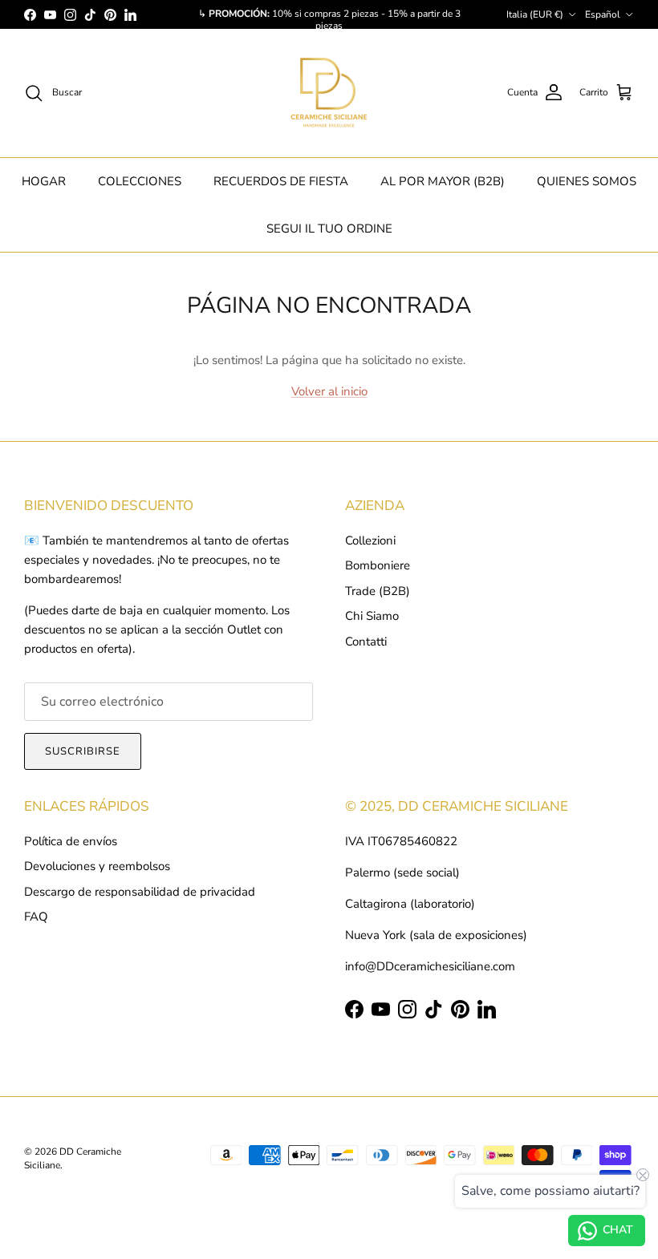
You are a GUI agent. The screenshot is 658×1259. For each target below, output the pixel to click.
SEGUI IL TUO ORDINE (329, 229)
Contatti (366, 642)
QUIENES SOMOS (586, 181)
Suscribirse (82, 751)
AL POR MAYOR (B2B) (442, 181)
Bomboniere (377, 565)
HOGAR (44, 181)
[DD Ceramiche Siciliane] (329, 93)
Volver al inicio (329, 391)
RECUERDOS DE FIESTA (280, 181)
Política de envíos (70, 841)
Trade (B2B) (377, 591)
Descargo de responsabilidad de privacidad (139, 892)
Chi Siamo (372, 616)
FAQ (36, 917)
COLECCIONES (139, 181)
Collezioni (370, 540)
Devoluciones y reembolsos (97, 866)
